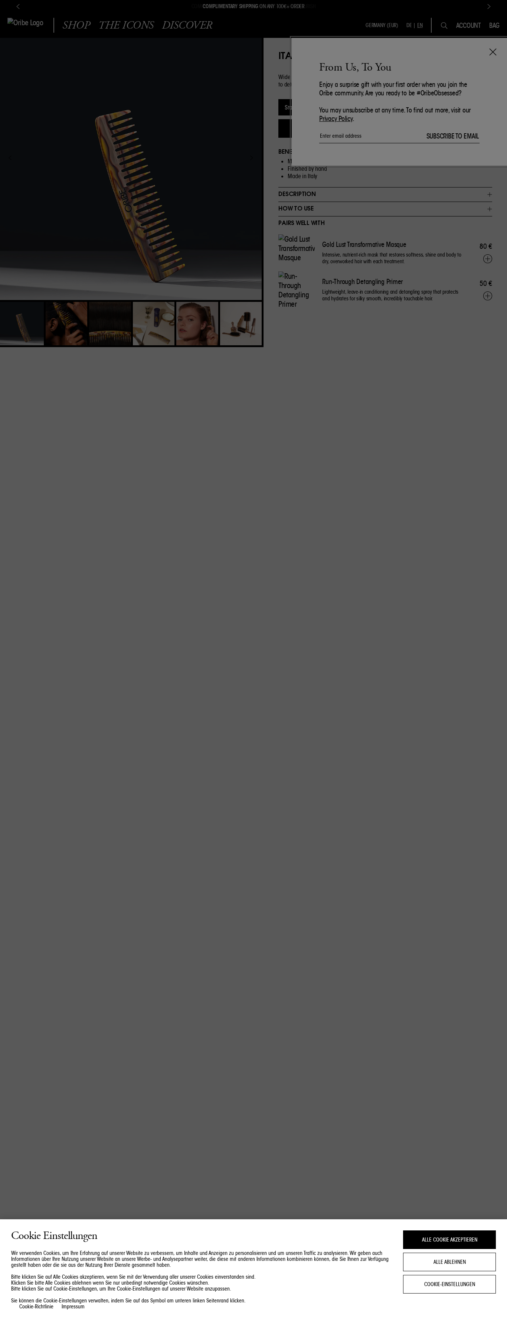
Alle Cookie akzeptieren (449, 1239)
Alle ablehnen (450, 1262)
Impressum (73, 1306)
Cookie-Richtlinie (36, 1306)
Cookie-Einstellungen (449, 1284)
